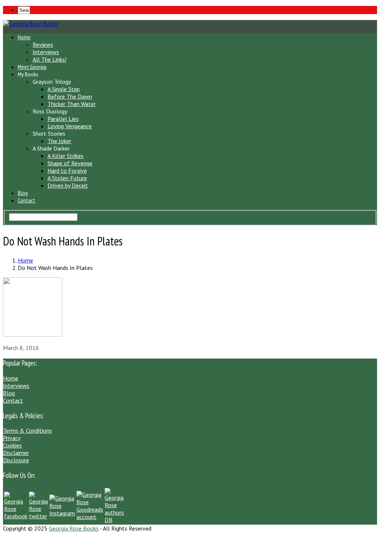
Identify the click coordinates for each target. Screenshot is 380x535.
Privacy (11, 438)
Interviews (46, 52)
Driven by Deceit (68, 185)
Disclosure (16, 460)
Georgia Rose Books (74, 528)
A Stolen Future (67, 178)
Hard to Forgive (67, 170)
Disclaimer (16, 452)
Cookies (12, 445)
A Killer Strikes (65, 155)
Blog (23, 193)
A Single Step (64, 89)
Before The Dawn (70, 96)
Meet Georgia (32, 66)
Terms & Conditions (27, 430)
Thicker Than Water (72, 104)
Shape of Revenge (70, 163)
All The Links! (49, 59)
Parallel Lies (63, 118)
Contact (26, 200)
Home (24, 37)
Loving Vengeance (70, 126)
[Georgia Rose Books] (31, 23)
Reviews (43, 44)
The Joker (59, 141)
